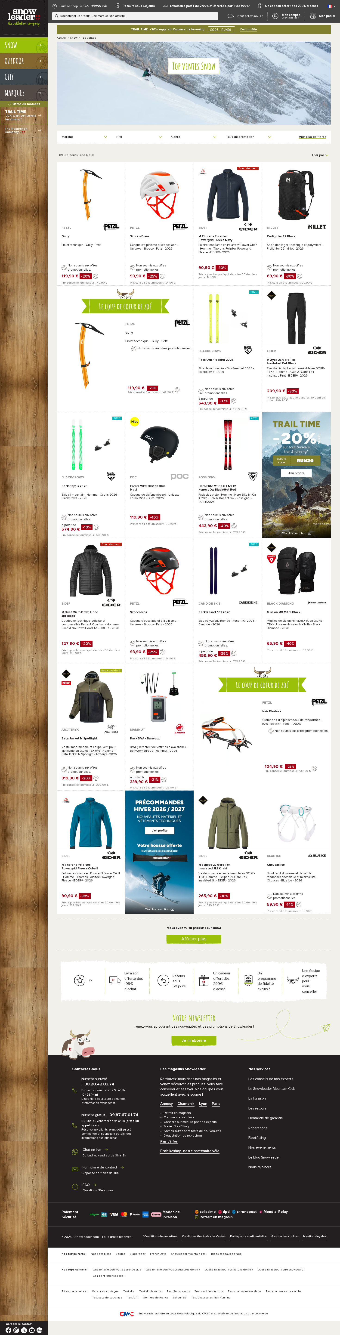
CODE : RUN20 (220, 29)
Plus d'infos (169, 1141)
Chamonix (186, 1104)
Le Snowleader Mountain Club (271, 1089)
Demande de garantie (265, 1118)
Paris (216, 1104)
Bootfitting (257, 1138)
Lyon (203, 1104)
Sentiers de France (155, 1297)
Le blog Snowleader (264, 1157)
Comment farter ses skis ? (109, 1276)
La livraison (257, 1098)
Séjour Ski (179, 1297)
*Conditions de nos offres (160, 1236)
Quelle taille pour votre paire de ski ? (117, 1269)
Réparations (257, 1128)
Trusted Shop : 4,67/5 (74, 6)
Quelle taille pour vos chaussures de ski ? (173, 1269)
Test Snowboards (178, 1291)
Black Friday (137, 1254)
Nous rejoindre (260, 1167)
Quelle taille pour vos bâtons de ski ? (228, 1269)
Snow (73, 38)
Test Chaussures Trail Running (210, 1297)
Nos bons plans (101, 1254)
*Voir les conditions (296, 533)
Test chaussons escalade (244, 1291)
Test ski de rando (150, 1291)
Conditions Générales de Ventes (204, 1236)
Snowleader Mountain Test (189, 1254)
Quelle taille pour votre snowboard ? (281, 1269)
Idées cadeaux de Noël (226, 1254)
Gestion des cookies (285, 1236)
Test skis (129, 1291)
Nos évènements (262, 1147)
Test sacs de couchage (107, 1297)
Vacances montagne (105, 1291)
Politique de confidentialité (248, 1236)
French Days (158, 1254)
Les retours (257, 1108)
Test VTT (133, 1297)
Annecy (166, 1104)
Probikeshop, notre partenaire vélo (189, 1151)
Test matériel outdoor (209, 1291)
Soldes (120, 1254)
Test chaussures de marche (284, 1291)
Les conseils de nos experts (270, 1079)
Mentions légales (314, 1236)
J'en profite (248, 29)
